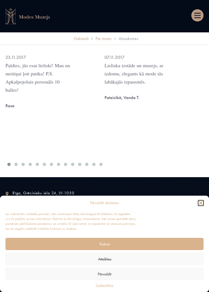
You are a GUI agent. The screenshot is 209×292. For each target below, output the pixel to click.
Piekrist (104, 244)
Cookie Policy (104, 285)
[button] (201, 203)
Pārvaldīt (104, 274)
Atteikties (104, 259)
